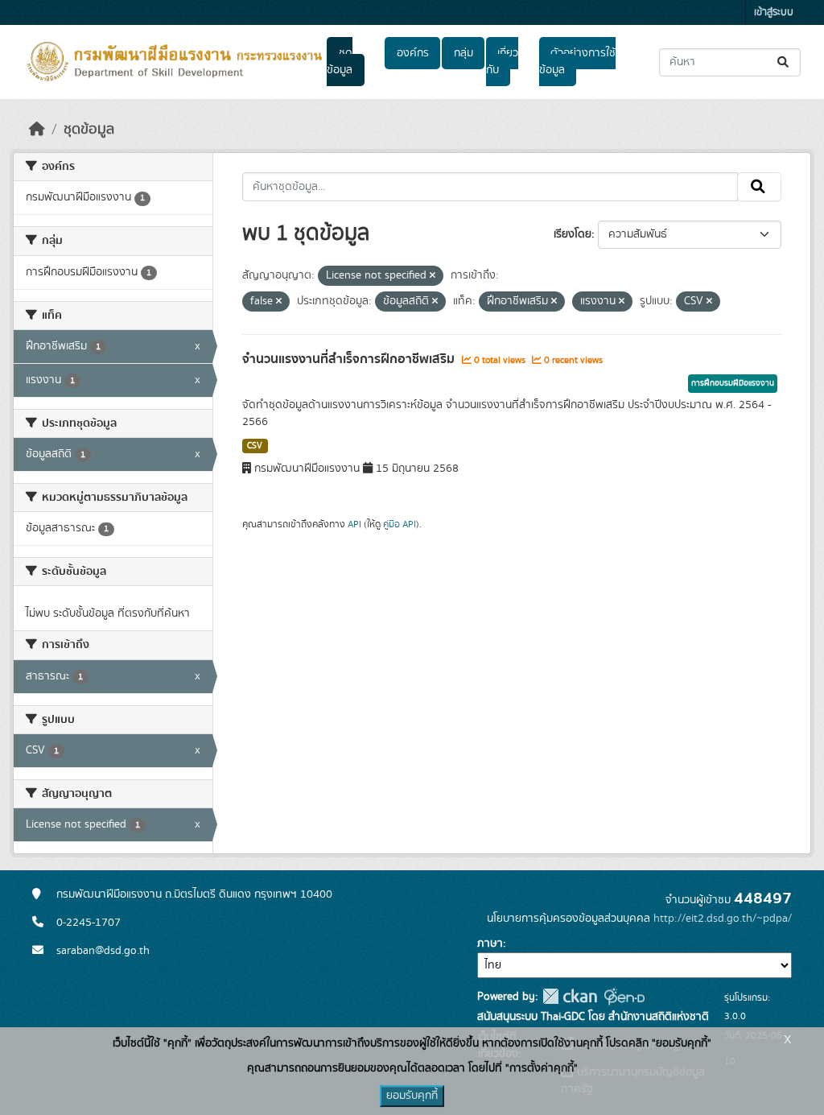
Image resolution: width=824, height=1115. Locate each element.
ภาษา (490, 943)
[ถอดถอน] (432, 276)
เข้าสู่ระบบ (773, 12)
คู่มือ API (399, 524)
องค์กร (413, 53)
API (354, 524)
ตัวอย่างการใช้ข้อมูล (577, 61)
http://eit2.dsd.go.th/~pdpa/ (722, 919)
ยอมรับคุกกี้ (412, 1096)
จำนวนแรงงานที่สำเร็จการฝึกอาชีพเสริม (350, 359)
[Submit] (784, 62)
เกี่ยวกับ (502, 61)
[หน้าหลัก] (37, 129)
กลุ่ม (463, 53)
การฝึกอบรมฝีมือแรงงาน (732, 383)
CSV (254, 446)
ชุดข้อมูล (339, 61)
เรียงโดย (572, 234)
